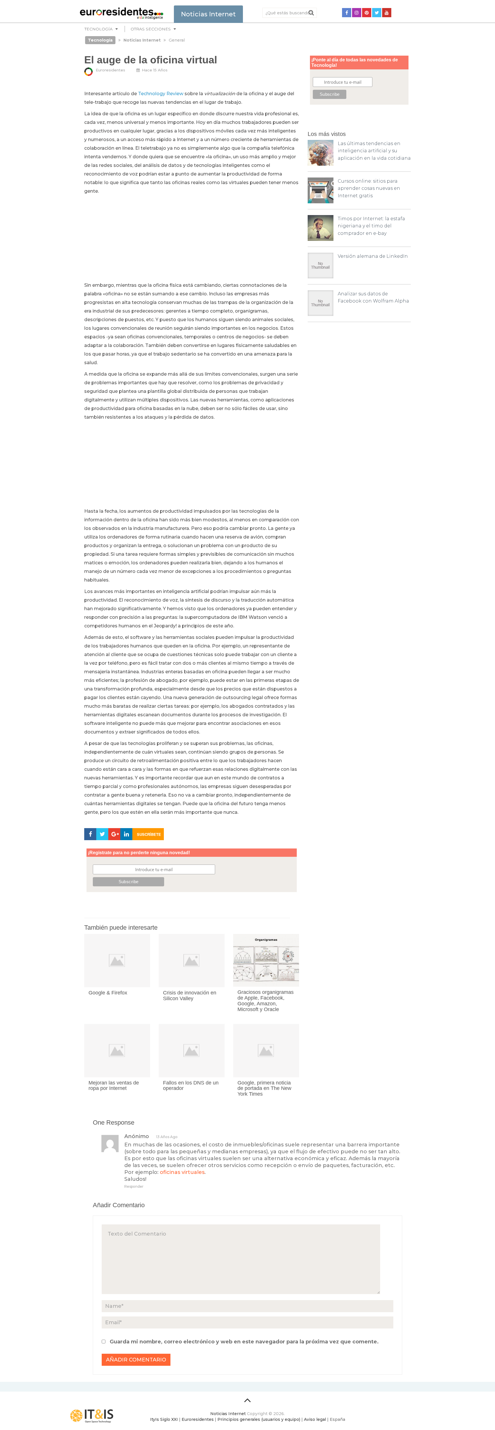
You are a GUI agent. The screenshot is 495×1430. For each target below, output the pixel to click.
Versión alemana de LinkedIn (373, 256)
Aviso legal (315, 1419)
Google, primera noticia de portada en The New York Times (264, 1088)
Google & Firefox (108, 993)
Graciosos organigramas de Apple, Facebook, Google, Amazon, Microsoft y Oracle (265, 1000)
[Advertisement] (191, 238)
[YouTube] (386, 12)
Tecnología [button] (99, 29)
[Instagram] (356, 12)
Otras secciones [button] (151, 29)
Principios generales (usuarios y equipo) (258, 1419)
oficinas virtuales (182, 1172)
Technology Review (160, 93)
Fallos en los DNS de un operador (191, 1085)
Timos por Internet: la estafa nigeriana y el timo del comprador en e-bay (371, 226)
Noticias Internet (228, 1413)
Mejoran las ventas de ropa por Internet (114, 1085)
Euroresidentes (110, 70)
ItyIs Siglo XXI (164, 1419)
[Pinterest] (366, 12)
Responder (134, 1186)
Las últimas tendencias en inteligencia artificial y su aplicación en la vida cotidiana (374, 151)
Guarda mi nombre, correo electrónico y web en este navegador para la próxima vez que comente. (244, 1342)
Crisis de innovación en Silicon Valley (189, 995)
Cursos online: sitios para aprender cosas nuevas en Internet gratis (369, 188)
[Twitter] (376, 12)
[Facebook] (346, 12)
